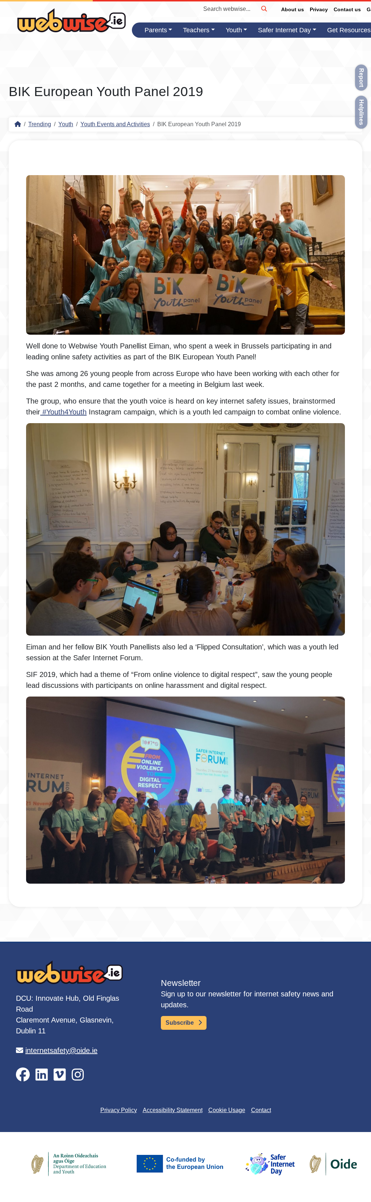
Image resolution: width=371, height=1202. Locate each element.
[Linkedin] (42, 1075)
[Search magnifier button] (263, 8)
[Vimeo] (60, 1075)
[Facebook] (23, 1075)
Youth (234, 30)
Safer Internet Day (284, 30)
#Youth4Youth (63, 412)
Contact (261, 1110)
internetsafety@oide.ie (61, 1050)
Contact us (347, 9)
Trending (39, 124)
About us (292, 9)
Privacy (319, 9)
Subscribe (180, 1023)
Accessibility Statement (173, 1110)
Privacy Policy (118, 1110)
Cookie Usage (226, 1110)
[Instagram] (78, 1075)
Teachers (196, 30)
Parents (156, 30)
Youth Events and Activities (115, 124)
